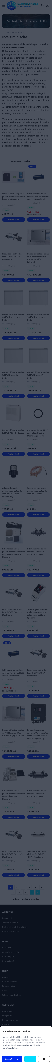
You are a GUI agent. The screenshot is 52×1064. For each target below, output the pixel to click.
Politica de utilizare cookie (15, 1045)
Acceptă (8, 1059)
